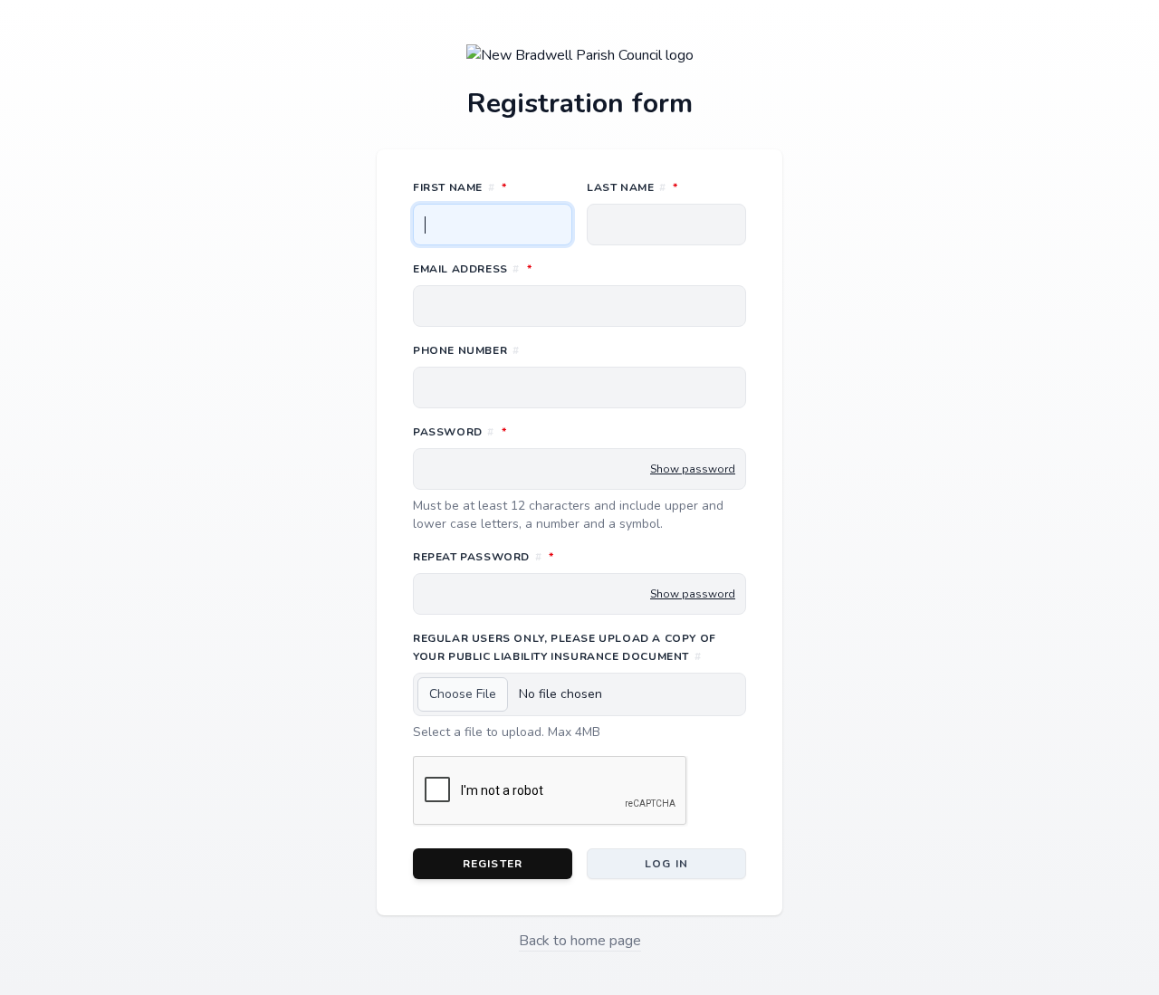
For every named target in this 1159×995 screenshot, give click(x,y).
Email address (553, 268)
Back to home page (580, 941)
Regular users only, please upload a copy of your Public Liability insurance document (564, 647)
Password (540, 431)
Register (493, 863)
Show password (692, 469)
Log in (666, 863)
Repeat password (563, 556)
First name (492, 187)
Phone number (466, 350)
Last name (666, 187)
